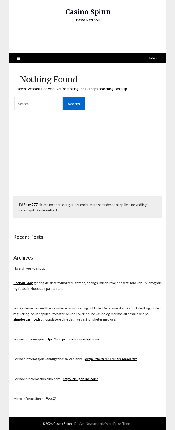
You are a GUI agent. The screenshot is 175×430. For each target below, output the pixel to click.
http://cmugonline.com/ (80, 379)
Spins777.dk (33, 205)
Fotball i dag (23, 283)
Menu (153, 58)
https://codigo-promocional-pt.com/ (72, 339)
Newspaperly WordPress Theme (109, 423)
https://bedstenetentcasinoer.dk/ (111, 359)
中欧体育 (49, 399)
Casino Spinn (88, 12)
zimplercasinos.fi (26, 319)
